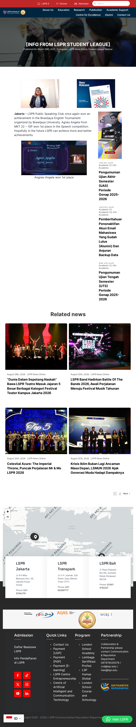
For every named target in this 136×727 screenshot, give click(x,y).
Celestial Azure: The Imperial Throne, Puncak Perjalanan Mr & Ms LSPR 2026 (34, 468)
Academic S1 (105, 165)
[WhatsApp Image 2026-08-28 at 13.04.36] (36, 325)
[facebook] (17, 675)
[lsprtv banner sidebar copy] (110, 113)
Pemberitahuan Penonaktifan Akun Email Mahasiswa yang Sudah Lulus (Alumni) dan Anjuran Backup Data (110, 237)
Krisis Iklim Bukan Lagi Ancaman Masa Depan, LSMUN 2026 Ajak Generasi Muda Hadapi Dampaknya (97, 468)
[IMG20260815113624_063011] (100, 325)
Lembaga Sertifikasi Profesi (88, 661)
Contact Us (61, 644)
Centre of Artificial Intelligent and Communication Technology (63, 691)
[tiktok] (26, 675)
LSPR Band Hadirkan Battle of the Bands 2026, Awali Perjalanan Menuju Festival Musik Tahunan (97, 384)
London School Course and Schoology (89, 691)
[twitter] (17, 684)
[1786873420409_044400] (36, 409)
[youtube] (17, 693)
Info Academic (107, 166)
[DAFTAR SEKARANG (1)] (14, 11)
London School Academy (88, 649)
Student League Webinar (100, 49)
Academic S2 (105, 212)
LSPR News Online (78, 49)
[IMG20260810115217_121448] (100, 409)
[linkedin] (26, 693)
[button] (35, 537)
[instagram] (26, 684)
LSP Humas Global (86, 674)
